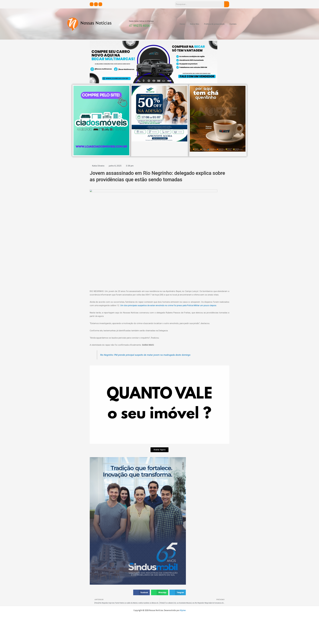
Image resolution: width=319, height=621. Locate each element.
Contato (233, 24)
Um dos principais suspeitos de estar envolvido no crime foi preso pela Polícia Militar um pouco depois (168, 305)
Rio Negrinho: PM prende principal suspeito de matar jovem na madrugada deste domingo (145, 355)
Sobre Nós (194, 24)
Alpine (183, 610)
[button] (141, 592)
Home (182, 24)
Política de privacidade (214, 24)
